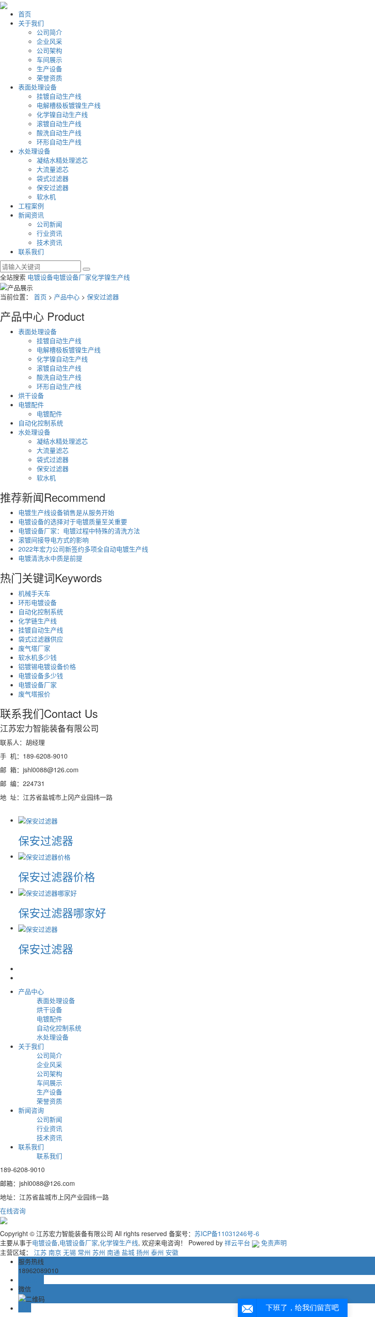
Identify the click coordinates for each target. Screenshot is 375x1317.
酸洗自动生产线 (59, 132)
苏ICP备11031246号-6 (226, 1233)
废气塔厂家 (34, 648)
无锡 (69, 1252)
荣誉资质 (49, 77)
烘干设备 (31, 395)
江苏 (40, 1252)
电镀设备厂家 (72, 276)
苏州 (98, 1252)
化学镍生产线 (110, 276)
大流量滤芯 (53, 169)
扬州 (142, 1252)
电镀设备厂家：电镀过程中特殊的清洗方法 (79, 530)
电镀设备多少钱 (40, 675)
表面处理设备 (37, 86)
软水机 (46, 196)
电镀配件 (31, 404)
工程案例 (31, 205)
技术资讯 (49, 242)
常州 (84, 1252)
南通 (113, 1252)
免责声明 (274, 1242)
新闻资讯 (31, 214)
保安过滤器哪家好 (62, 912)
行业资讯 (49, 233)
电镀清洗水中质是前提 (50, 558)
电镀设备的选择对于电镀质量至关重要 (72, 521)
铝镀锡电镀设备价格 (47, 666)
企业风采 (49, 41)
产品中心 (67, 296)
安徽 (172, 1252)
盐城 (128, 1252)
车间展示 (49, 59)
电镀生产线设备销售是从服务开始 (66, 512)
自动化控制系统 (40, 422)
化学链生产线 (37, 620)
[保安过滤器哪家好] (47, 891)
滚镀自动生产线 (59, 123)
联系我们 (31, 251)
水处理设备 (34, 150)
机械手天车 (34, 593)
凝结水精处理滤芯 (62, 160)
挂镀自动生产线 (59, 96)
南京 (54, 1252)
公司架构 (49, 50)
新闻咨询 (31, 1110)
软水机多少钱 (37, 657)
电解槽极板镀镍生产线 (69, 105)
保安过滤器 (53, 187)
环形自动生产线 (59, 141)
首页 (24, 13)
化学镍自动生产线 (62, 114)
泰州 (157, 1252)
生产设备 (49, 68)
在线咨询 (13, 1210)
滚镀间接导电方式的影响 (53, 539)
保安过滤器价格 (56, 876)
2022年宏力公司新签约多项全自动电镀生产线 (83, 548)
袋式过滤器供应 (40, 638)
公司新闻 (49, 223)
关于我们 (31, 22)
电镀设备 (40, 276)
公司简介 (49, 32)
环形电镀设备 (37, 602)
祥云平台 (237, 1242)
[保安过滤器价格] (44, 855)
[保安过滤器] (38, 819)
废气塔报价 (34, 693)
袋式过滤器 (53, 178)
